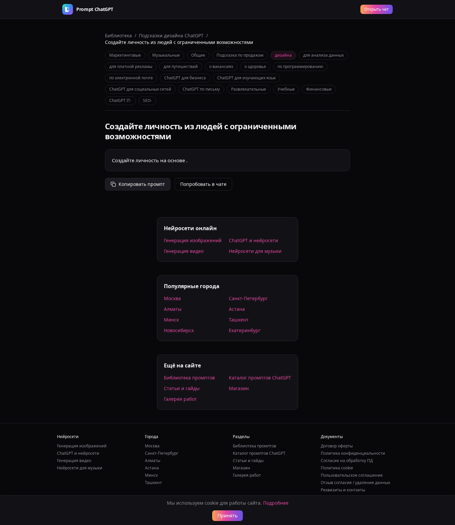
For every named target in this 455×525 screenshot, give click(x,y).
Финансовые (319, 89)
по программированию (300, 66)
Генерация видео (184, 251)
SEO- (147, 100)
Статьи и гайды (182, 388)
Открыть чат (376, 9)
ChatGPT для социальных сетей (140, 89)
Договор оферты (337, 446)
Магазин (239, 388)
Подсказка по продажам (240, 55)
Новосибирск (179, 330)
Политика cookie (337, 468)
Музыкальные (166, 55)
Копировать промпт (142, 184)
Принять (227, 515)
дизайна (283, 55)
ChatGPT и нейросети (253, 240)
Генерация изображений (193, 240)
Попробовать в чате (203, 184)
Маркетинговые (125, 55)
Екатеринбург (244, 330)
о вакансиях (221, 66)
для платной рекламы (130, 66)
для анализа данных (323, 55)
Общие (198, 55)
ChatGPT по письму (201, 89)
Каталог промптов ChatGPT (260, 377)
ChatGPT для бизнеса (185, 78)
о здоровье (255, 66)
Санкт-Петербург (248, 298)
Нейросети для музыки (255, 251)
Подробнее (275, 503)
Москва (172, 298)
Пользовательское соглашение (352, 475)
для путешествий (181, 66)
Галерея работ (180, 399)
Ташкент (238, 319)
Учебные (286, 89)
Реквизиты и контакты (343, 490)
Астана (237, 309)
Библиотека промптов (189, 377)
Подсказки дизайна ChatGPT (171, 35)
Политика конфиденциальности (353, 453)
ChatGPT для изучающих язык (246, 78)
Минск (171, 319)
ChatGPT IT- (120, 100)
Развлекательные (248, 89)
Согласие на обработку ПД (347, 460)
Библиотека (118, 35)
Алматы (173, 309)
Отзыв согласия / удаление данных (355, 482)
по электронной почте (131, 78)
